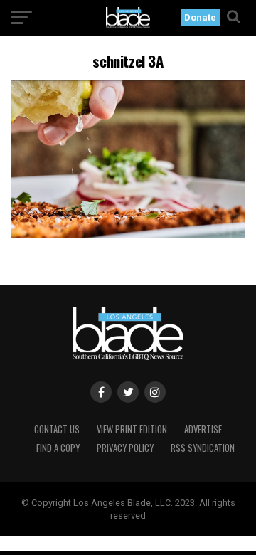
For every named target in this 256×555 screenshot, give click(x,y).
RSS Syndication (203, 448)
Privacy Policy (125, 448)
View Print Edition (132, 429)
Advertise (203, 429)
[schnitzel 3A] (128, 233)
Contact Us (57, 429)
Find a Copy (58, 448)
